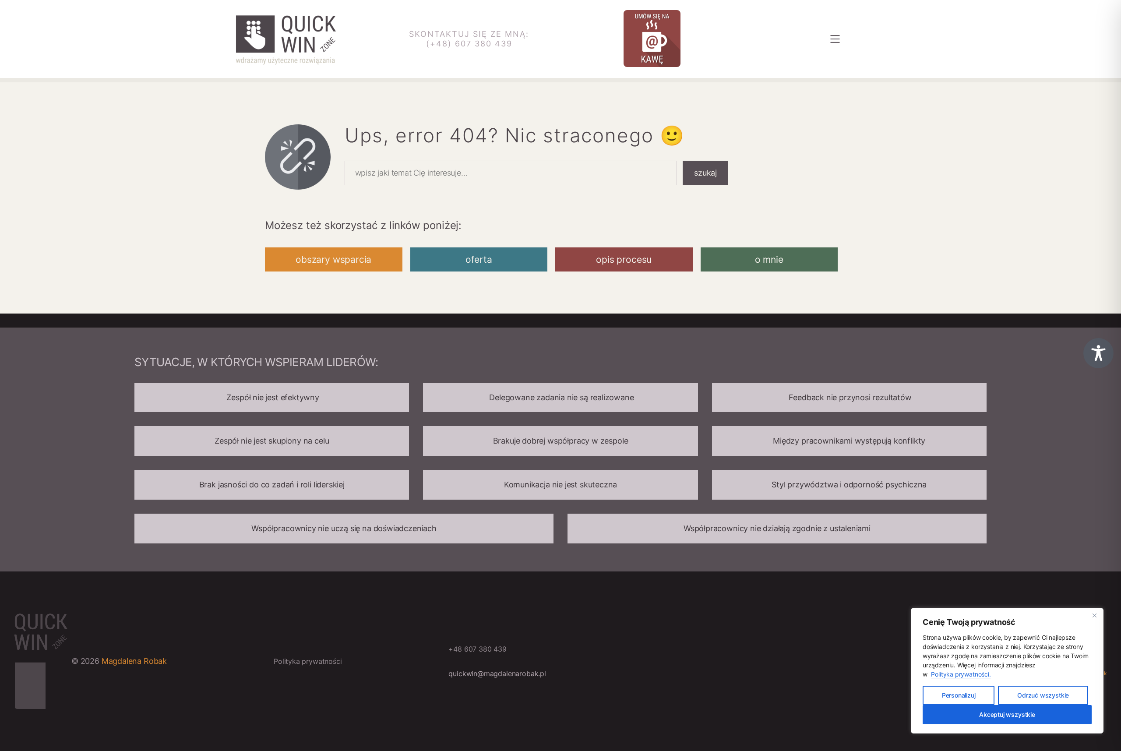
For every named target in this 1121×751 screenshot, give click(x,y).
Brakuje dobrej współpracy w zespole (560, 440)
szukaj (705, 172)
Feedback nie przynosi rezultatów (849, 397)
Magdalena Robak (134, 661)
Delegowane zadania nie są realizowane (560, 397)
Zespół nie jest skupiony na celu (272, 440)
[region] (1007, 670)
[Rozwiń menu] (835, 39)
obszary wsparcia (333, 259)
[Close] (1094, 615)
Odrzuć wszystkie (1043, 695)
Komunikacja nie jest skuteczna (560, 484)
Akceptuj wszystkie (1007, 714)
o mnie (769, 259)
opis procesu (624, 259)
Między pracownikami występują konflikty (849, 440)
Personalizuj (959, 695)
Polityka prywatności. (961, 674)
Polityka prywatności (308, 661)
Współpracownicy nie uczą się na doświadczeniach (344, 528)
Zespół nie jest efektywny (272, 397)
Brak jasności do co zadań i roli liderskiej (272, 484)
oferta (478, 259)
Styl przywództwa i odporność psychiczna (849, 484)
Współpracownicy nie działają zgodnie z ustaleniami (777, 528)
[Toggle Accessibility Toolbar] (1098, 353)
